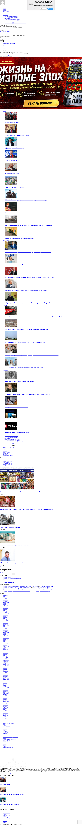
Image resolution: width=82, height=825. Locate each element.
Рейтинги (5, 454)
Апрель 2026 (5, 600)
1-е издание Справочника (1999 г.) (12, 20)
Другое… (5, 727)
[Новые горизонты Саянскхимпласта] (7, 524)
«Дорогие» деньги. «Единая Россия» (42, 587)
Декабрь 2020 (5, 662)
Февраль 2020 (6, 673)
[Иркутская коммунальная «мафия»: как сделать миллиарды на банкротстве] (11, 327)
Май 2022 (5, 642)
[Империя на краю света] (11, 417)
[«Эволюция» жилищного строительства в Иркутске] (7, 542)
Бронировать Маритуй (7, 580)
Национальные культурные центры (10, 737)
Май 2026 (5, 598)
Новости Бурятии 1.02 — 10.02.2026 (15, 187)
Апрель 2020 (5, 671)
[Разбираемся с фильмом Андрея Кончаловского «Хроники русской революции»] (11, 391)
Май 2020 (5, 670)
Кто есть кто (5, 734)
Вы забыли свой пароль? (5, 31)
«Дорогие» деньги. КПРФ (12, 173)
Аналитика (5, 448)
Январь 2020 (5, 675)
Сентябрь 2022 (6, 638)
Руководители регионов (8, 455)
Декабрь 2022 (5, 634)
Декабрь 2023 (5, 623)
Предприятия (5, 453)
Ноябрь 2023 (5, 624)
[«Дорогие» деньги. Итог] (11, 120)
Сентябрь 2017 (6, 707)
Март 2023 (5, 631)
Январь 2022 (5, 647)
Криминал (5, 12)
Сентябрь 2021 (6, 651)
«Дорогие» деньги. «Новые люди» (14, 148)
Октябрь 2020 (6, 664)
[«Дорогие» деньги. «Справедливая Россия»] (11, 132)
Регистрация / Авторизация (9, 43)
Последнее (5, 460)
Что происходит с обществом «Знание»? (16, 264)
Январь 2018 (5, 702)
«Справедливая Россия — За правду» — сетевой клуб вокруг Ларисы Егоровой (27, 303)
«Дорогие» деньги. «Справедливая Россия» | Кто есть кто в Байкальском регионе (20, 586)
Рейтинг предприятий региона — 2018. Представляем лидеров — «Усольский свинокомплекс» (26, 509)
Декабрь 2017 (5, 703)
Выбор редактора (6, 726)
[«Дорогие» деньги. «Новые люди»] (11, 145)
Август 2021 (5, 653)
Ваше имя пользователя (17, 27)
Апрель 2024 (5, 620)
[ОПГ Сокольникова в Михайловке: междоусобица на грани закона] (11, 365)
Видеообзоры (5, 13)
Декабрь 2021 (5, 648)
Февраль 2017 (6, 715)
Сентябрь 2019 (6, 679)
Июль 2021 (5, 654)
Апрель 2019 (5, 685)
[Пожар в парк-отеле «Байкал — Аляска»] (11, 404)
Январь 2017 (5, 716)
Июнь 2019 (5, 683)
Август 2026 (5, 595)
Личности (5, 451)
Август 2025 (5, 608)
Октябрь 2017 (6, 706)
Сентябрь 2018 (6, 693)
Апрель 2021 (5, 657)
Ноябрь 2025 (5, 605)
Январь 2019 (5, 688)
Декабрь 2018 (5, 690)
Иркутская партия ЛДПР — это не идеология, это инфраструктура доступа (26, 290)
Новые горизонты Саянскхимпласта (10, 527)
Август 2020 (5, 666)
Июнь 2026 (5, 597)
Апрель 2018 (5, 699)
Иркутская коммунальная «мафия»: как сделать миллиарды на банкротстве (26, 329)
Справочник (5, 15)
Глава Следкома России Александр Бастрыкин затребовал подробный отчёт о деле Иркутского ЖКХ (33, 316)
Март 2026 (5, 601)
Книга (4, 730)
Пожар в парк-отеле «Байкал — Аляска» (16, 407)
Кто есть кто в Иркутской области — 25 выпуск (15, 23)
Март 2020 (5, 672)
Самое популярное (7, 462)
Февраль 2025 (6, 613)
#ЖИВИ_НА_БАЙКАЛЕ (8, 447)
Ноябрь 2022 (5, 635)
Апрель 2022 (5, 643)
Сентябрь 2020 (6, 665)
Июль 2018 (5, 695)
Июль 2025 (5, 609)
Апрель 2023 (5, 630)
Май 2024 (5, 619)
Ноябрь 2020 (5, 663)
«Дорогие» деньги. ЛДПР (12, 160)
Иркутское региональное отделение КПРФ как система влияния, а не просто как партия (30, 277)
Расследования (6, 11)
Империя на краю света (11, 419)
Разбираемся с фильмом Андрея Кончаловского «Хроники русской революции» (27, 394)
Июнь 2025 (5, 610)
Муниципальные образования (11, 16)
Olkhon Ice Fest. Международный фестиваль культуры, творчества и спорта (26, 200)
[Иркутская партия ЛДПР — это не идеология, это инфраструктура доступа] (11, 287)
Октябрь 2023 (6, 625)
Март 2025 (5, 612)
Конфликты (5, 449)
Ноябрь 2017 (5, 705)
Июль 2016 (5, 718)
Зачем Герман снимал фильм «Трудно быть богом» (19, 381)
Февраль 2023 (6, 632)
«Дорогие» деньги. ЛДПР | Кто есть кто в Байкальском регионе (16, 591)
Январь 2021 (5, 661)
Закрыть (43, 8)
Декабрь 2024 (5, 615)
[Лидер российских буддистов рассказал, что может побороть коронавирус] (11, 210)
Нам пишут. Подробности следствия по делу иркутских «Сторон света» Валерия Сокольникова (31, 355)
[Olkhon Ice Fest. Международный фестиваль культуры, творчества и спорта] (11, 197)
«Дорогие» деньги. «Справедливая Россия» (17, 135)
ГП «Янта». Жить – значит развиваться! (11, 562)
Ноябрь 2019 (5, 677)
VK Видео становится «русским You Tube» (17, 432)
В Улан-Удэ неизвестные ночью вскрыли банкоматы (19, 238)
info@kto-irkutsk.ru (12, 773)
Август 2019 (5, 680)
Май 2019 (5, 684)
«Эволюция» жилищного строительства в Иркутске (14, 545)
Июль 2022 (5, 640)
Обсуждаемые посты (7, 461)
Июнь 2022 (5, 641)
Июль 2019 (5, 681)
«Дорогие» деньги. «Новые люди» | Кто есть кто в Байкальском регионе (18, 588)
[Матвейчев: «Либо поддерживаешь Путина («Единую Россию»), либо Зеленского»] (11, 249)
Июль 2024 (5, 617)
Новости (4, 9)
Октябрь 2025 (6, 606)
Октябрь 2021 (6, 650)
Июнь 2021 (5, 655)
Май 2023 (5, 628)
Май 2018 (5, 698)
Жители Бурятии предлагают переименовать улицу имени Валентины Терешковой (28, 225)
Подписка (50, 8)
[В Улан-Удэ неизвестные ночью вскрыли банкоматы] (11, 235)
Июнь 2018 (5, 696)
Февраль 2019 (6, 687)
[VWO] (33, 8)
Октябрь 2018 (6, 692)
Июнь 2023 (5, 627)
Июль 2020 (5, 668)
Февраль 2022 (6, 646)
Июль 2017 (5, 709)
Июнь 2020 (5, 669)
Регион (4, 10)
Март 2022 (5, 645)
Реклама (4, 48)
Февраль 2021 (6, 660)
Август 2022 (5, 639)
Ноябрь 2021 (5, 649)
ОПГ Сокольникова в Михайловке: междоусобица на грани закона (24, 367)
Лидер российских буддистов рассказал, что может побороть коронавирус (25, 212)
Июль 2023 (5, 626)
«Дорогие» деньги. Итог (12, 122)
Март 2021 (5, 658)
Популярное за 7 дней (7, 463)
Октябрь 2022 (6, 636)
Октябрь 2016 (6, 717)
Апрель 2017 (5, 713)
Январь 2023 (5, 633)
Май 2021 (5, 656)
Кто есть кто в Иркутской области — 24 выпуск (15, 22)
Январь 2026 (5, 603)
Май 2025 (5, 611)
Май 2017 (5, 711)
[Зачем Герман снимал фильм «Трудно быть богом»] (11, 379)
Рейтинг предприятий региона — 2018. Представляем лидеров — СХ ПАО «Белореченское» (25, 491)
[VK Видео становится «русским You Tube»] (11, 430)
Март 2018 (5, 700)
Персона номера (6, 452)
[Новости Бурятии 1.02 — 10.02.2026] (11, 184)
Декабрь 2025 (5, 604)
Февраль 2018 (6, 701)
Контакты (5, 47)
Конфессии (7, 18)
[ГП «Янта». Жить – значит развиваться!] (7, 560)
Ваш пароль (14, 29)
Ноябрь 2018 (5, 691)
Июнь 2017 (5, 710)
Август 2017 (5, 708)
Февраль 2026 (6, 602)
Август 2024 (5, 616)
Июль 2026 (5, 596)
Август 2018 (5, 694)
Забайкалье (5, 729)
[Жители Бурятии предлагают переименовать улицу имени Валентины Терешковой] (11, 222)
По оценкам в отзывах (7, 464)
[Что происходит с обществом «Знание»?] (11, 262)
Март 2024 (5, 621)
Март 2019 (5, 686)
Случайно (5, 465)
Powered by (30, 8)
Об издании (5, 45)
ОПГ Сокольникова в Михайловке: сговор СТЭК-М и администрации (25, 342)
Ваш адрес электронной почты (18, 35)
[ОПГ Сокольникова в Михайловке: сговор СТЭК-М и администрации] (11, 339)
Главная (4, 8)
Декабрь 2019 (5, 676)
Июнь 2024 (5, 618)
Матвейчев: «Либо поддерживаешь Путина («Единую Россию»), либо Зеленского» (28, 252)
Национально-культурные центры (12, 19)
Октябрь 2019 (6, 678)
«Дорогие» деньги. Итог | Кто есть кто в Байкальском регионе (16, 587)
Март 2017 (5, 714)
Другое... (5, 816)
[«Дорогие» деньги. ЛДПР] (11, 158)
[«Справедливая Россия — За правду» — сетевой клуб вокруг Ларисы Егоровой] (11, 300)
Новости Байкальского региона (9, 739)
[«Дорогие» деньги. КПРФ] (11, 170)
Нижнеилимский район (13, 17)
